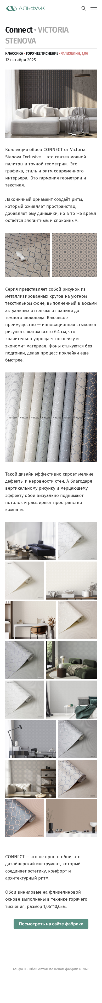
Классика (14, 53)
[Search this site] (84, 8)
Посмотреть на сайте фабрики (51, 923)
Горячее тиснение (42, 53)
